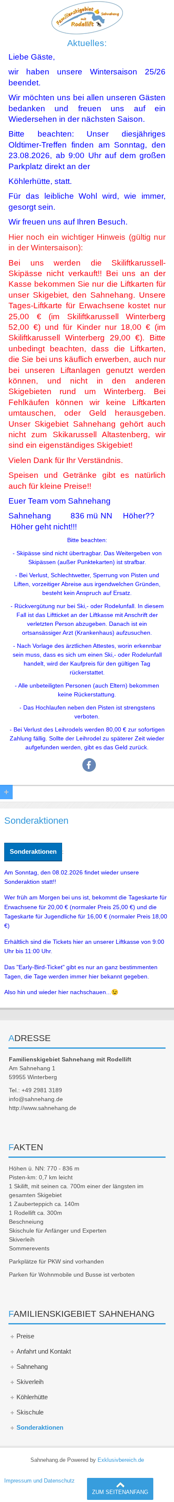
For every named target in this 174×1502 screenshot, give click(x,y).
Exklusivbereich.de (121, 1460)
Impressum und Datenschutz (39, 1481)
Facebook (89, 765)
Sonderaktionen (33, 851)
